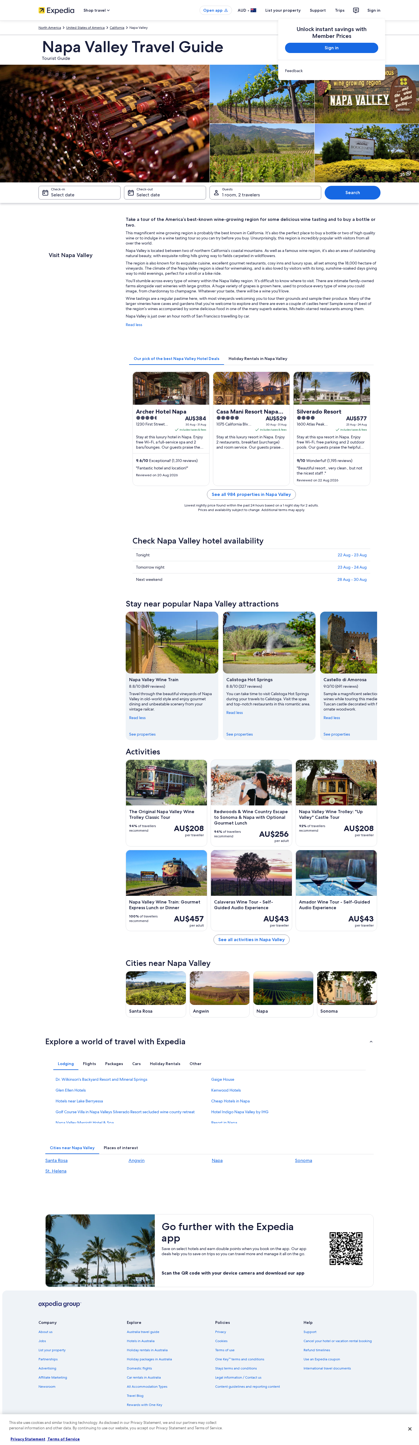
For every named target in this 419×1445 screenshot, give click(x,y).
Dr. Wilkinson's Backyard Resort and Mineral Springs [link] (101, 1079)
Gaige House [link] (222, 1079)
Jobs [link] (42, 1341)
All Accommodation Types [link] (147, 1386)
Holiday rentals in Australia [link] (147, 1350)
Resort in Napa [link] (224, 1122)
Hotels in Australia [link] (140, 1341)
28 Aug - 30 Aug (352, 579)
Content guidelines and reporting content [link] (247, 1386)
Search (352, 192)
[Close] (410, 1428)
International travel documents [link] (327, 1368)
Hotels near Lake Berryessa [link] (79, 1101)
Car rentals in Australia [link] (144, 1377)
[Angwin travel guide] (220, 994)
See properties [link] (142, 734)
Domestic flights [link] (139, 1368)
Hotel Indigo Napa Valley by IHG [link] (240, 1111)
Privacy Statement (28, 1439)
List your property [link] (52, 1350)
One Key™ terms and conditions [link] (239, 1359)
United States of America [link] (85, 27)
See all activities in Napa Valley (251, 939)
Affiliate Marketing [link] (52, 1377)
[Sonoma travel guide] (347, 994)
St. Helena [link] (55, 1171)
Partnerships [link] (48, 1359)
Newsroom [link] (47, 1386)
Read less (134, 324)
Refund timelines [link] (317, 1350)
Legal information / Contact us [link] (238, 1377)
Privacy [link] (220, 1332)
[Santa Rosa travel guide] (156, 994)
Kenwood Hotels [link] (226, 1090)
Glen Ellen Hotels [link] (71, 1090)
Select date (62, 195)
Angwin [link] (137, 1160)
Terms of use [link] (225, 1350)
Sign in (374, 10)
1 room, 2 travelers (241, 195)
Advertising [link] (47, 1368)
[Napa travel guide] (283, 994)
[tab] (176, 358)
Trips (340, 10)
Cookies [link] (221, 1341)
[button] (209, 1041)
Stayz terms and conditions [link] (236, 1368)
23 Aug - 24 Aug (352, 567)
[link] (331, 71)
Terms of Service (63, 1439)
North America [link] (49, 27)
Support (318, 10)
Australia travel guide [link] (143, 1332)
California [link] (117, 27)
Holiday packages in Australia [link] (149, 1359)
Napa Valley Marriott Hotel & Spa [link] (85, 1122)
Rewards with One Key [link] (144, 1405)
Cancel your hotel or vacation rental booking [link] (338, 1341)
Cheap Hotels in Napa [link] (230, 1101)
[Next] (377, 675)
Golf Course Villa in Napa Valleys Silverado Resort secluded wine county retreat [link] (125, 1111)
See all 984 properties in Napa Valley (251, 494)
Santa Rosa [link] (56, 1160)
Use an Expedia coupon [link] (322, 1359)
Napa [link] (217, 1160)
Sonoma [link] (303, 1160)
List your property (283, 10)
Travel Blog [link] (135, 1395)
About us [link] (45, 1332)
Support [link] (310, 1332)
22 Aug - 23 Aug (352, 554)
